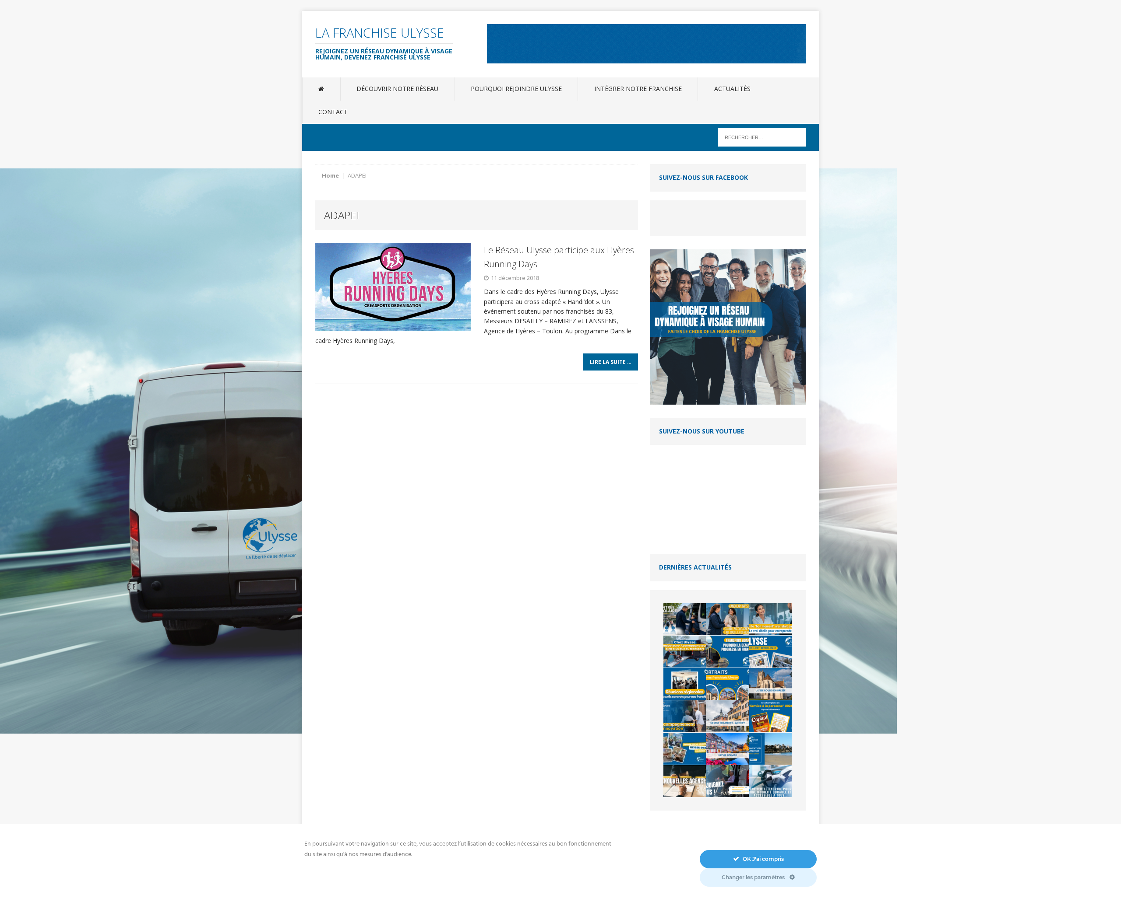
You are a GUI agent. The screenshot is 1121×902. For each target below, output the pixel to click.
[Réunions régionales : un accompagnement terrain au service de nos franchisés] (684, 684)
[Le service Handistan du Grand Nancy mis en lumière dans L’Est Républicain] (770, 652)
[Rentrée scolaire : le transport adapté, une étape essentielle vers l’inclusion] (684, 619)
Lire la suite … (610, 362)
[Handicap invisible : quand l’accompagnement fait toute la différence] (727, 619)
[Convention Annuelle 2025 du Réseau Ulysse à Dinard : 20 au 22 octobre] (770, 749)
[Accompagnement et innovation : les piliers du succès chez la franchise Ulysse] (684, 716)
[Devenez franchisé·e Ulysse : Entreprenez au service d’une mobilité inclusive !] (727, 781)
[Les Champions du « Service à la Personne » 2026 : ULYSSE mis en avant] (770, 716)
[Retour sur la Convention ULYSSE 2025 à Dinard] (684, 749)
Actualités (732, 88)
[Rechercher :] (762, 137)
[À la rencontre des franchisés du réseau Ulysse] (727, 684)
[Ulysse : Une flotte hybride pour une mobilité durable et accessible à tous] (770, 781)
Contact (333, 112)
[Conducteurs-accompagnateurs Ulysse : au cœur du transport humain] (684, 652)
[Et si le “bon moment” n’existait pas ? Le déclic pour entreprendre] (770, 619)
